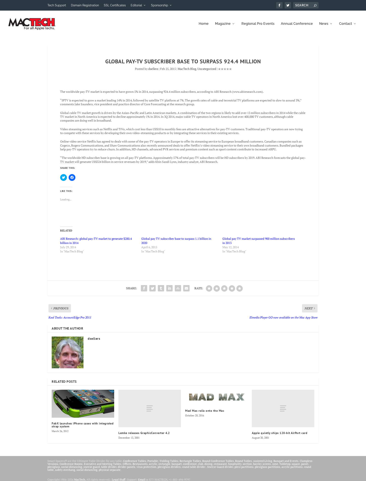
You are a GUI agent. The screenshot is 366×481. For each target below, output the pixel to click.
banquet (177, 464)
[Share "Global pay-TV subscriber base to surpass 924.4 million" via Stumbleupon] (178, 288)
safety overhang (65, 470)
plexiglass (53, 467)
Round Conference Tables (218, 461)
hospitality (234, 464)
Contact (345, 24)
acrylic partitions (292, 467)
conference (190, 464)
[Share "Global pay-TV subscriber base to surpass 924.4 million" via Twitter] (152, 288)
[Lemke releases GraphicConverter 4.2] (149, 408)
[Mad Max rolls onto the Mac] (216, 397)
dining (208, 464)
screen (267, 464)
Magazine (223, 24)
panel (304, 464)
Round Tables (243, 461)
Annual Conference (297, 24)
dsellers (153, 69)
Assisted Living (262, 461)
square (296, 464)
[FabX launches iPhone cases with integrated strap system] (83, 404)
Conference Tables (134, 461)
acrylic (153, 464)
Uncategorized (206, 69)
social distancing (71, 467)
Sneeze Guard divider (220, 467)
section (247, 464)
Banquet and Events (285, 461)
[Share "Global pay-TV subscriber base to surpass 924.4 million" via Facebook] (144, 288)
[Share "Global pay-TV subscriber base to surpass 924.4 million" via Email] (186, 288)
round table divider (194, 467)
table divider (108, 467)
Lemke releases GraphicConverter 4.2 (144, 433)
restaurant (220, 464)
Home (204, 24)
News (323, 24)
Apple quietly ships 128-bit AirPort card (279, 433)
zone (275, 464)
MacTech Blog (187, 69)
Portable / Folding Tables (162, 461)
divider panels (126, 467)
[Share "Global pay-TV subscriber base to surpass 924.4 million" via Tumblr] (161, 288)
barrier (257, 464)
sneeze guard (91, 467)
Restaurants (140, 464)
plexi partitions (244, 467)
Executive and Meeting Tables (102, 464)
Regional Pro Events (257, 24)
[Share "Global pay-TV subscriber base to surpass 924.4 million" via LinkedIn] (169, 288)
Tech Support (56, 5)
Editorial (136, 5)
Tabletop (284, 464)
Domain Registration (85, 5)
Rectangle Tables (190, 461)
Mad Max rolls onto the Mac (204, 411)
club (200, 464)
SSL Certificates (115, 5)
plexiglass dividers (169, 467)
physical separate (110, 470)
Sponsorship (159, 5)
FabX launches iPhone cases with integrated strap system (83, 424)
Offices (127, 464)
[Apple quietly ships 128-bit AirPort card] (283, 408)
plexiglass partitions (267, 467)
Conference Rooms (71, 464)
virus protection (146, 467)
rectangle (164, 464)
